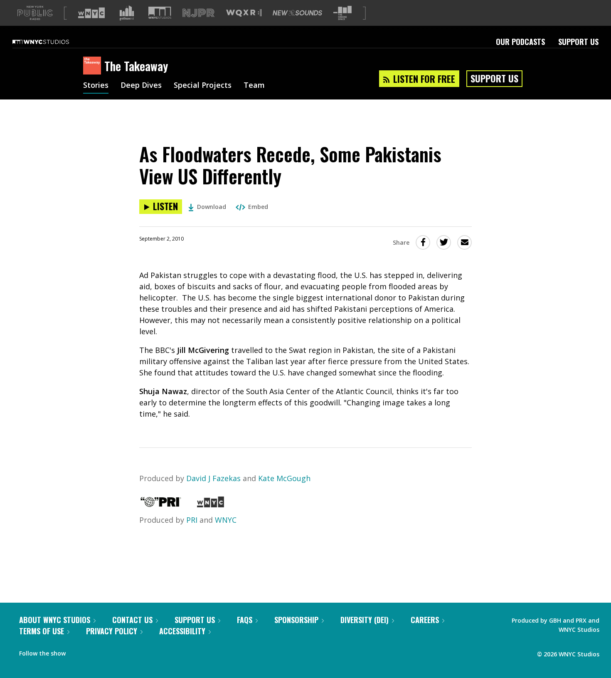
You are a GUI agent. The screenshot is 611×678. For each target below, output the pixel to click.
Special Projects (203, 85)
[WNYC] (210, 504)
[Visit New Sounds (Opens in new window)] (297, 13)
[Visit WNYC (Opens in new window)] (91, 12)
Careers (425, 619)
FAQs (244, 619)
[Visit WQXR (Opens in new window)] (243, 13)
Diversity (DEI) (364, 619)
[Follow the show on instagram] (109, 651)
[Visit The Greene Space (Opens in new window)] (342, 13)
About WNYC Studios (54, 619)
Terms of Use (41, 631)
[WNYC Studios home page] (51, 41)
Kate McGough (284, 478)
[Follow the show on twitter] (94, 651)
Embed (258, 207)
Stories (95, 85)
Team (254, 85)
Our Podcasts (520, 41)
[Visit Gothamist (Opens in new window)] (126, 12)
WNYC (226, 520)
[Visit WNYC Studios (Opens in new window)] (159, 13)
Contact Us (132, 619)
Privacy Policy (111, 631)
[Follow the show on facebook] (77, 651)
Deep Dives (141, 85)
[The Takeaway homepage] (93, 66)
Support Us (578, 41)
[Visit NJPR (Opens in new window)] (198, 13)
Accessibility (182, 631)
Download (211, 207)
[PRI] (160, 504)
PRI (191, 520)
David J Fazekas (213, 478)
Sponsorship (296, 619)
